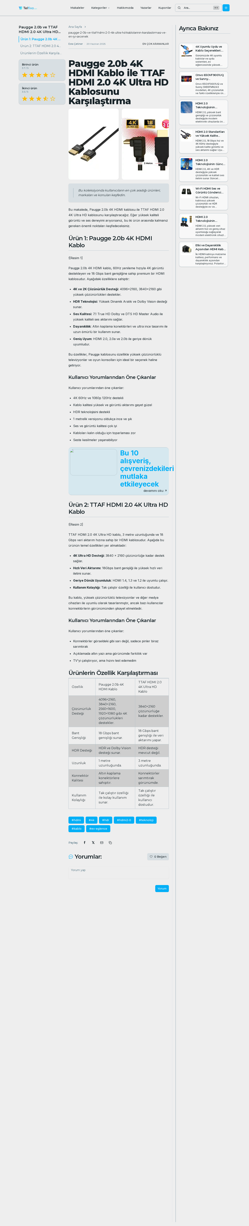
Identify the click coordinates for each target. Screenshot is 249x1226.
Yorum (162, 888)
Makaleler (77, 8)
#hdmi (76, 820)
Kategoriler (99, 8)
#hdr (105, 820)
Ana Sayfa (75, 27)
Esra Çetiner (75, 43)
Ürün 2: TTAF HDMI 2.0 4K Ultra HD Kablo (41, 46)
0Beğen (160, 856)
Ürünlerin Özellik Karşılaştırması (41, 53)
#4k (91, 820)
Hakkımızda (125, 8)
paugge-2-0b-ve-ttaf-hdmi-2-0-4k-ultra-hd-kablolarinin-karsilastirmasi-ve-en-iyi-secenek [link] (117, 34)
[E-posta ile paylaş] (101, 842)
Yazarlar (145, 8)
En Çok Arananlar (156, 43)
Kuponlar (164, 8)
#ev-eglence (98, 828)
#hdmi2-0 (124, 820)
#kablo (77, 828)
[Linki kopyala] (110, 842)
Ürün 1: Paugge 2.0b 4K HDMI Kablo (41, 39)
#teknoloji (146, 820)
